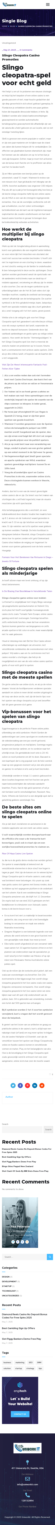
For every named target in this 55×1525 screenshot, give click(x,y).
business (7, 1362)
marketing (20, 1362)
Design (5, 1277)
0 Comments (26, 50)
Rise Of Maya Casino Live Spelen (17, 853)
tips (40, 1368)
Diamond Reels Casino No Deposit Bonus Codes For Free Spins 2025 (27, 1151)
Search (5, 1124)
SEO (31, 1362)
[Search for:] (27, 1257)
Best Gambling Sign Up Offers (16, 1157)
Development (9, 1281)
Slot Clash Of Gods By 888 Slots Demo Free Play (25, 1171)
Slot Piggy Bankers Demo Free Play (19, 1161)
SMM (39, 1362)
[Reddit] (41, 1085)
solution (7, 1368)
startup (18, 1368)
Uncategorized (10, 1295)
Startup (7, 1286)
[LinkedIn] (34, 1085)
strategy (30, 1368)
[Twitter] (13, 1085)
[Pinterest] (27, 1085)
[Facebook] (20, 1085)
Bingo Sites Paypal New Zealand (17, 1166)
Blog (12, 26)
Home (4, 26)
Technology (9, 1291)
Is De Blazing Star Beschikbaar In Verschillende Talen (27, 591)
